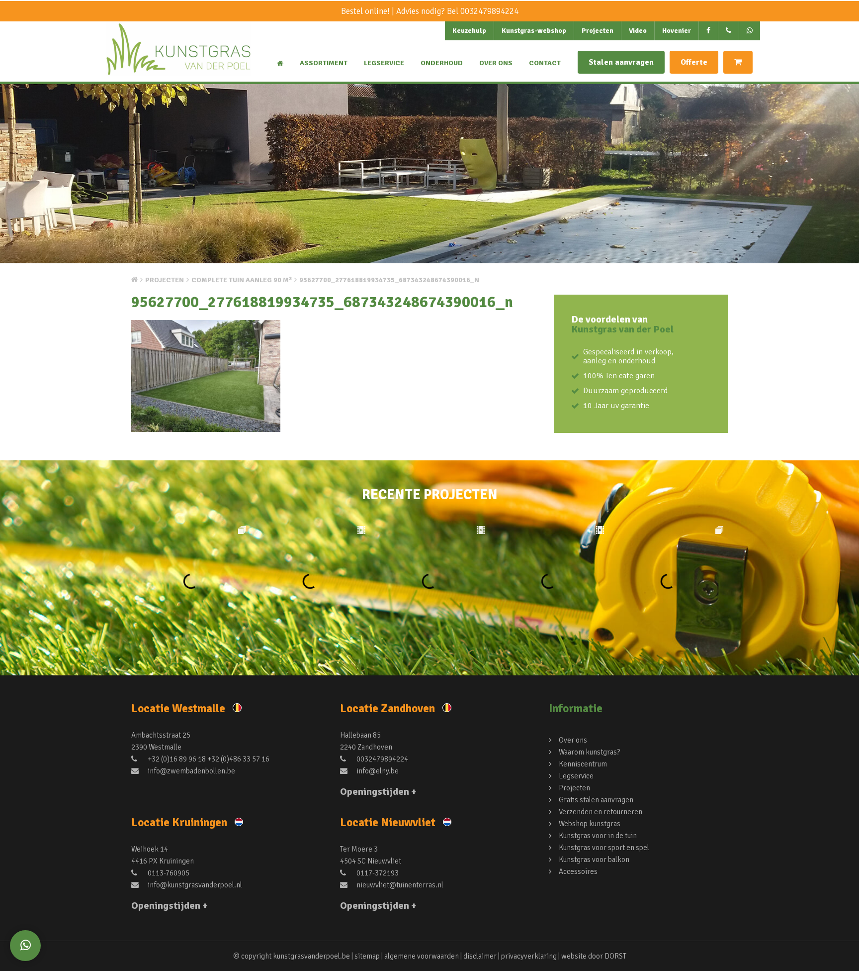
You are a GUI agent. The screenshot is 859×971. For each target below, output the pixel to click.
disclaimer (480, 956)
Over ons (496, 63)
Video (638, 30)
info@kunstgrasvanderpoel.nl (194, 884)
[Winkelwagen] (738, 62)
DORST (615, 956)
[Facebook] (708, 30)
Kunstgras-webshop (534, 30)
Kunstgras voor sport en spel (604, 847)
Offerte (694, 62)
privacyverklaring (529, 956)
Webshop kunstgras (589, 823)
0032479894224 (489, 11)
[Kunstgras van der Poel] (178, 57)
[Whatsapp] (25, 945)
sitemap (367, 956)
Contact (545, 63)
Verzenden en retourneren (600, 811)
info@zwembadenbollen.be (190, 770)
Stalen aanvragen (621, 62)
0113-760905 (167, 872)
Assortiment (323, 63)
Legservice (384, 63)
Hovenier (676, 30)
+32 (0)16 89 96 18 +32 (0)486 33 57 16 (207, 759)
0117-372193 (377, 872)
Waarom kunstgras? (589, 752)
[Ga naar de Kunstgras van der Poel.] (134, 279)
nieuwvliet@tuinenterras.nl (399, 884)
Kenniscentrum (583, 763)
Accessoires (578, 871)
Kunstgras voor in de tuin (598, 835)
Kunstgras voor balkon (594, 859)
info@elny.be (377, 770)
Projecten (597, 30)
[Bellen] (728, 30)
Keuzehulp (469, 30)
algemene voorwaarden (421, 956)
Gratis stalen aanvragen (596, 799)
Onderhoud (442, 63)
